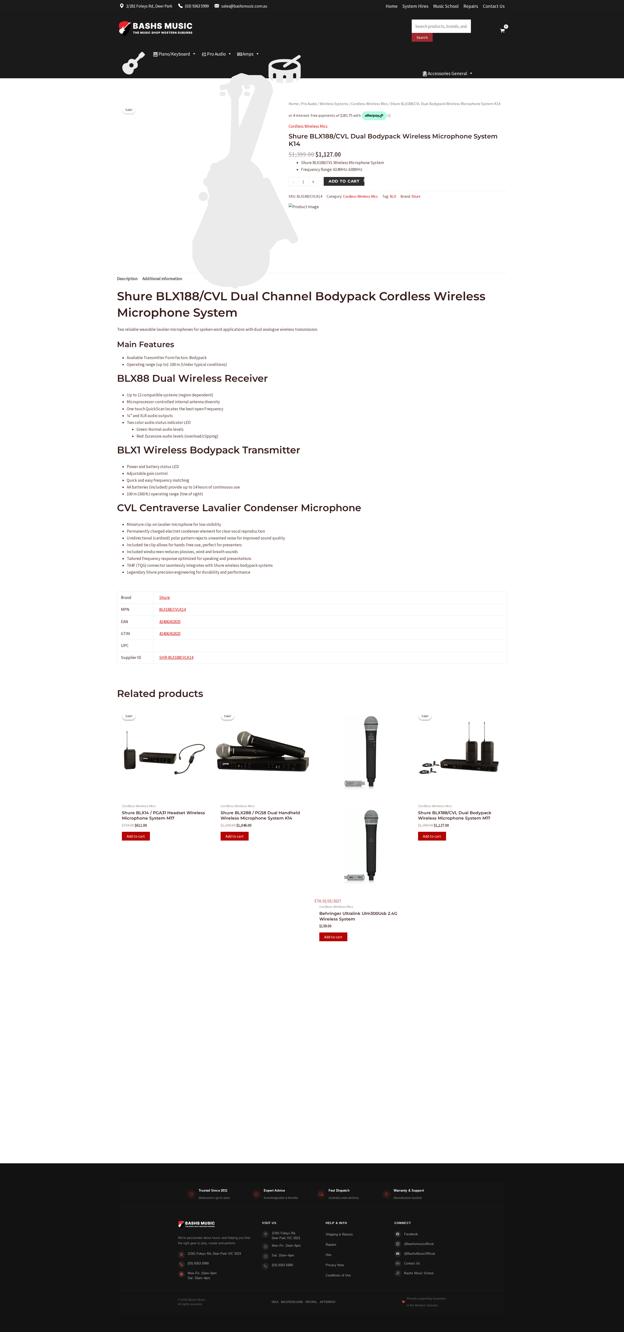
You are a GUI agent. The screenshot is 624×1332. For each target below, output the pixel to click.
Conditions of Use (338, 1275)
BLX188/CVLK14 (172, 609)
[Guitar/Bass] (133, 54)
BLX (393, 196)
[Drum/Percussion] (284, 54)
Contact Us (494, 6)
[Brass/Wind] (255, 64)
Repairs (470, 6)
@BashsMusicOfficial (419, 1253)
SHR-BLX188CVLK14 (176, 657)
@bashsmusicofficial (419, 1244)
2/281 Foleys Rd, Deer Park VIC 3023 (214, 1253)
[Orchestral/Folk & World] (268, 73)
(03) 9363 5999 (198, 1263)
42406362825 (170, 621)
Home (392, 6)
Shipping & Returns (339, 1234)
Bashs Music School (418, 1273)
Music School (445, 6)
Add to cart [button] (136, 836)
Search (422, 37)
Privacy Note (335, 1265)
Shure (415, 196)
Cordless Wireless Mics (369, 103)
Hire (328, 1255)
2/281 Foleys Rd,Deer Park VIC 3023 (286, 1235)
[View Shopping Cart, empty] (502, 30)
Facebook (411, 1234)
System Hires (415, 6)
